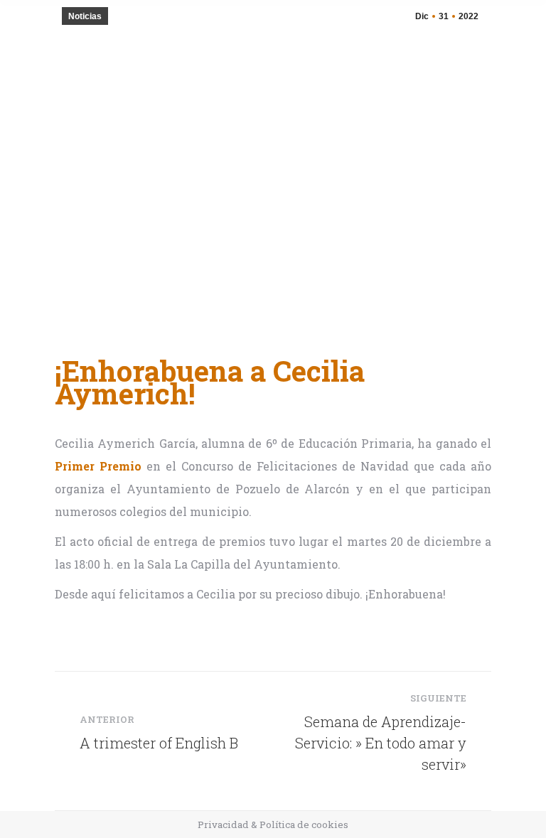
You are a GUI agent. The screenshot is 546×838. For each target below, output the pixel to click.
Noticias (85, 16)
